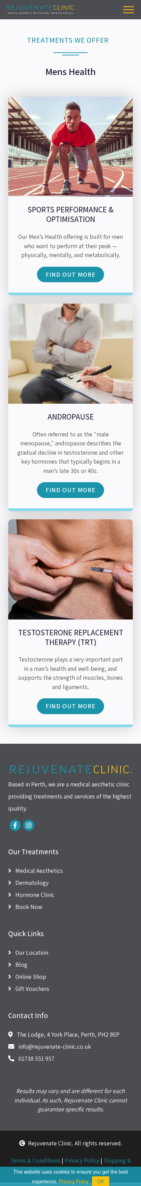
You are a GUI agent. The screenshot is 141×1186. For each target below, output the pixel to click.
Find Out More (70, 274)
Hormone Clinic (34, 895)
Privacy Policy (82, 1160)
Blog (20, 964)
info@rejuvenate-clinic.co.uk (54, 1046)
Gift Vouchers (31, 989)
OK (100, 1181)
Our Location (31, 952)
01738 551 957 (35, 1058)
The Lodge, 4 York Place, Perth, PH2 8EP (67, 1034)
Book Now (28, 907)
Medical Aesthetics (38, 871)
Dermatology (31, 883)
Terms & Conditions (35, 1160)
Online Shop (30, 977)
